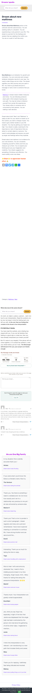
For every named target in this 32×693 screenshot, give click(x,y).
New (16, 299)
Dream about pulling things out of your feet (15, 672)
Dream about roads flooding (11, 468)
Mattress (5, 95)
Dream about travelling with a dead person (15, 559)
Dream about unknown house (11, 587)
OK (19, 691)
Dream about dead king (10, 511)
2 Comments (5, 22)
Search (24, 8)
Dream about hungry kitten (11, 655)
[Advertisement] (16, 57)
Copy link (16, 397)
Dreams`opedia (8, 2)
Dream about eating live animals (12, 485)
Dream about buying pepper (11, 604)
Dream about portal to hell (10, 542)
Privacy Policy (16, 685)
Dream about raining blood (11, 635)
